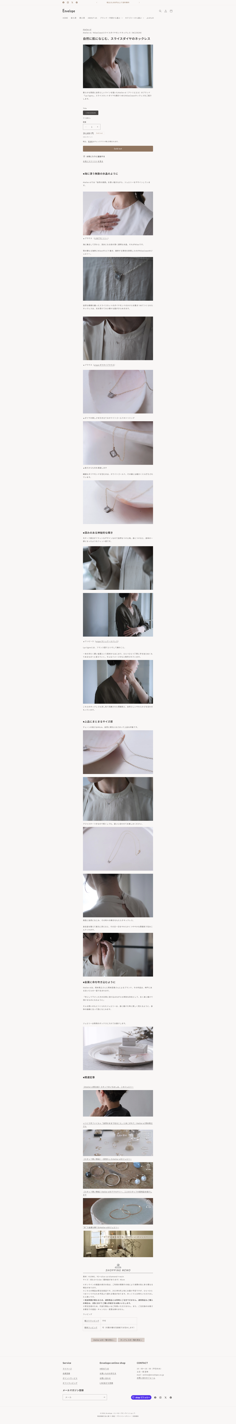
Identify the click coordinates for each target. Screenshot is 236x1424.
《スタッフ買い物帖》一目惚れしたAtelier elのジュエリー (107, 1159)
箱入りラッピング (91, 1320)
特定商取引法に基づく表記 (106, 1416)
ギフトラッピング (70, 1383)
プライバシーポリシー (124, 1416)
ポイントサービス (70, 1378)
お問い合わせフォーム (146, 1378)
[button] (111, 17)
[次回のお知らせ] (139, 2)
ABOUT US (104, 1368)
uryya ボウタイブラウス (104, 365)
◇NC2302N (91, 113)
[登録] (104, 1397)
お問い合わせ (105, 1378)
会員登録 (66, 1373)
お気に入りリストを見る (93, 161)
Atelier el (87, 29)
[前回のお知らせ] (96, 2)
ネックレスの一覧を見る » (131, 1340)
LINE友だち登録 (106, 1383)
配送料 (90, 141)
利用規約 (136, 1416)
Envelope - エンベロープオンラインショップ (120, 1413)
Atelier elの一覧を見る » (103, 1340)
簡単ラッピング (90, 1327)
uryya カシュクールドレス (107, 641)
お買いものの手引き (108, 1373)
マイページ (67, 1368)
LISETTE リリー (101, 238)
